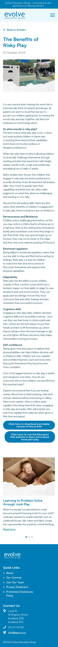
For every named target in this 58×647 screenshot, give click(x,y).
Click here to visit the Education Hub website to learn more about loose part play (29, 437)
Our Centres (13, 577)
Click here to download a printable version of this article (29, 425)
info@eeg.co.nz (17, 632)
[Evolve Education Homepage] (14, 15)
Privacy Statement (17, 587)
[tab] (26, 537)
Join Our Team (15, 582)
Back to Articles (16, 29)
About (9, 573)
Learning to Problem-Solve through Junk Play (22, 502)
